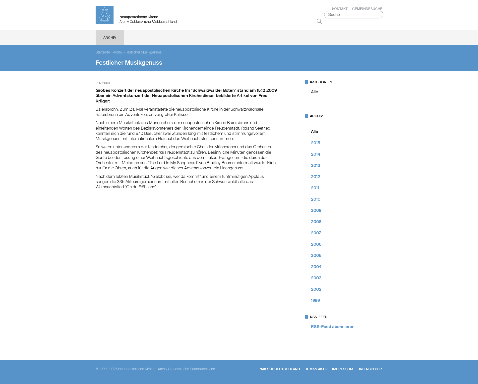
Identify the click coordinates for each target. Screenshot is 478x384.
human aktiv (316, 369)
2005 (316, 255)
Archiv (109, 37)
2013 (315, 165)
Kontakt (340, 8)
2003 (316, 278)
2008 (316, 221)
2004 (316, 266)
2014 (315, 154)
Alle (314, 92)
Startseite (103, 52)
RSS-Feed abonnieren (333, 326)
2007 (316, 233)
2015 (315, 142)
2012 (315, 176)
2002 (316, 289)
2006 (316, 244)
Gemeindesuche (367, 8)
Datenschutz (370, 369)
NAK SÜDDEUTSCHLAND (279, 369)
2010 (315, 199)
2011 (315, 188)
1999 (315, 300)
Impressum (342, 369)
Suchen (319, 21)
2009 (316, 210)
